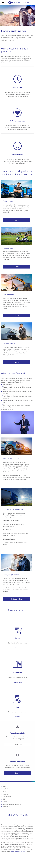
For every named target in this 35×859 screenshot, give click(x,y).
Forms (4, 791)
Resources (6, 794)
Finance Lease (8, 248)
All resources (18, 682)
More (17, 220)
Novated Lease (9, 343)
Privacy (5, 801)
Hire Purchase (8, 295)
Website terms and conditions (12, 804)
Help (4, 799)
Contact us (18, 744)
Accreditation (7, 796)
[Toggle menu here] (3, 2)
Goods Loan (8, 201)
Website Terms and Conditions (18, 851)
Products (5, 789)
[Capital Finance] (20, 2)
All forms (17, 648)
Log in (17, 773)
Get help (17, 717)
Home (4, 786)
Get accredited (16, 599)
